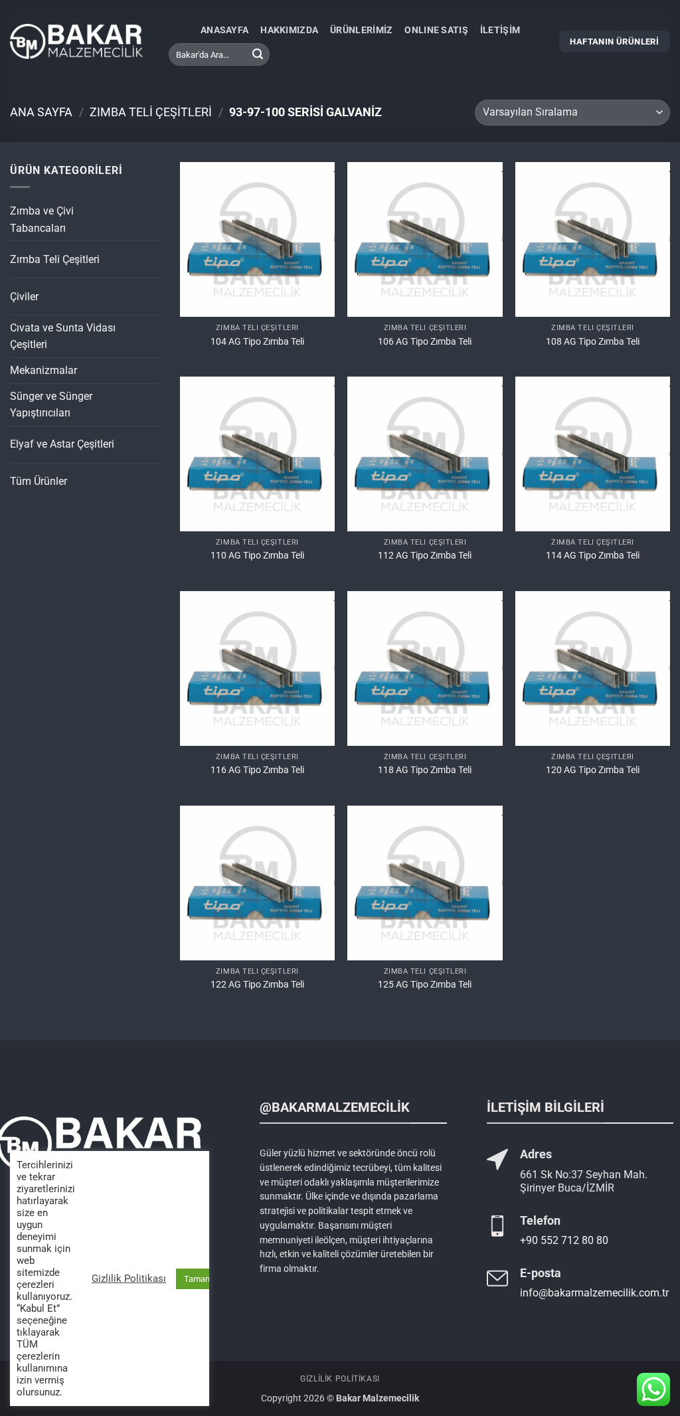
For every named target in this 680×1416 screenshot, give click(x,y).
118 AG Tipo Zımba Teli (424, 770)
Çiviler (24, 296)
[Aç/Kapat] (136, 214)
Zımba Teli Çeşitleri (151, 112)
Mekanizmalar (43, 370)
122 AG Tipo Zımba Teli (257, 984)
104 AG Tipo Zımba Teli (257, 341)
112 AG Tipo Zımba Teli (424, 555)
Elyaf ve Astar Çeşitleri (62, 444)
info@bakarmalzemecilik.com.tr (594, 1292)
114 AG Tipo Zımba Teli (592, 555)
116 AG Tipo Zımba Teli (257, 770)
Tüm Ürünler (38, 481)
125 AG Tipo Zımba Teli (424, 984)
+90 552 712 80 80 (564, 1240)
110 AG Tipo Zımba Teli (257, 555)
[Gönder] (257, 54)
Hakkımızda (289, 30)
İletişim (500, 30)
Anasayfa (224, 30)
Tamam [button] (198, 1279)
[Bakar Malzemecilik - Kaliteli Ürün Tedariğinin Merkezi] (76, 41)
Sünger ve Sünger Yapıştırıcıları (51, 405)
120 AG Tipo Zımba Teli (592, 770)
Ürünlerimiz (361, 30)
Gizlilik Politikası (340, 1378)
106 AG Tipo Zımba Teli (424, 341)
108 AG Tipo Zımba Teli (592, 341)
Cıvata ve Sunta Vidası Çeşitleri (63, 336)
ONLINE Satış (436, 30)
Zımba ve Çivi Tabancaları (42, 219)
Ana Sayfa (41, 112)
